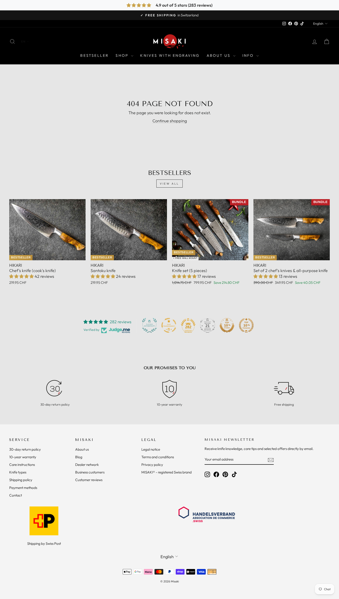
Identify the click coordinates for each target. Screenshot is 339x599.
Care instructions (22, 464)
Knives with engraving (169, 55)
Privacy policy (152, 464)
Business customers (89, 472)
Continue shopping (169, 120)
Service (19, 440)
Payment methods (23, 487)
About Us (219, 55)
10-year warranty (22, 457)
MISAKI (84, 440)
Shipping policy (20, 480)
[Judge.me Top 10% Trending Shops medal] (246, 325)
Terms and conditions (157, 457)
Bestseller (94, 55)
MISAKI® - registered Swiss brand (166, 472)
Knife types (17, 472)
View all (169, 183)
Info (248, 55)
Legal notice (150, 449)
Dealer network (87, 464)
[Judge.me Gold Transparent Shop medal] (168, 325)
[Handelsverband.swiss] (206, 514)
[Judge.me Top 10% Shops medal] (227, 325)
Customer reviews (88, 480)
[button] (22, 276)
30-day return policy (25, 449)
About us (82, 449)
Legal (149, 440)
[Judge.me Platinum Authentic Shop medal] (149, 325)
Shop (123, 55)
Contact (15, 495)
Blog (78, 457)
